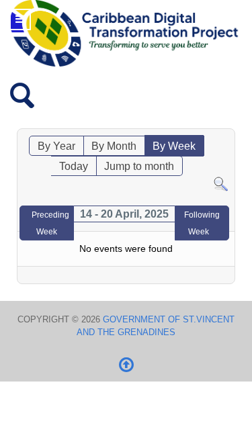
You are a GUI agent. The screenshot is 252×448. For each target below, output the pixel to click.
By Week (174, 146)
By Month (113, 146)
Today (73, 166)
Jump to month (139, 166)
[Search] (221, 183)
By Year (56, 146)
